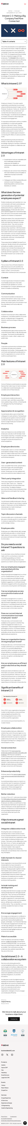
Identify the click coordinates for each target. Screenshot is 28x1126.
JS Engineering (5, 1105)
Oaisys (3, 1085)
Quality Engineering (7, 1108)
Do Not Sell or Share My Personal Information (11, 1120)
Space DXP (4, 1067)
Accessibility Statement (6, 1118)
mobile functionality (11, 941)
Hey (2, 1070)
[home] (5, 4)
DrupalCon (4, 1090)
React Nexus (4, 1088)
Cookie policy (13, 1116)
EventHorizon (5, 1075)
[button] (25, 3)
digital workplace (6, 209)
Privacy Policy (4, 1116)
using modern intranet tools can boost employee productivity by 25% (13, 776)
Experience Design (6, 1103)
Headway (4, 1072)
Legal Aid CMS (5, 1077)
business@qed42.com (8, 1050)
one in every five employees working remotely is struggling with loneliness (14, 752)
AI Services (4, 1100)
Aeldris (3, 1065)
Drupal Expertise (6, 1098)
